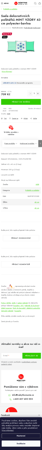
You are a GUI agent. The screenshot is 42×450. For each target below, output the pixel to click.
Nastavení (21, 435)
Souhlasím (21, 443)
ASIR (8, 114)
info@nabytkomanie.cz (23, 395)
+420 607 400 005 (23, 399)
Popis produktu (9, 143)
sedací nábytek (23, 303)
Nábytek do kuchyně (32, 306)
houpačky (18, 311)
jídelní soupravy (6, 308)
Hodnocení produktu (27, 143)
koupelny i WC (18, 306)
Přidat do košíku (21, 102)
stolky (14, 303)
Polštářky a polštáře (32, 190)
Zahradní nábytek (7, 311)
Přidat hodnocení (21, 238)
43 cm (37, 202)
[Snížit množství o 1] (30, 93)
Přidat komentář (21, 264)
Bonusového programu (25, 83)
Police (3, 303)
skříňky (8, 303)
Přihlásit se (31, 356)
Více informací (8, 430)
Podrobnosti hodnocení (32, 28)
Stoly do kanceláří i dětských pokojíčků (26, 308)
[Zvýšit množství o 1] (38, 93)
